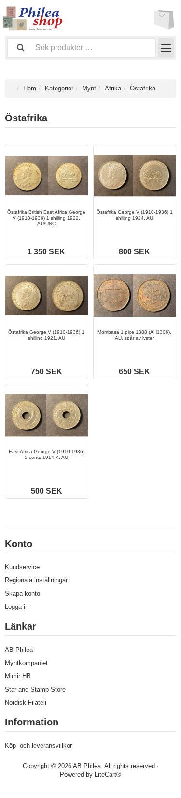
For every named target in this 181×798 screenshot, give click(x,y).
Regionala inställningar (36, 580)
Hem (29, 88)
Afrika (113, 88)
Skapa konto (22, 593)
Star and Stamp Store (35, 689)
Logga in (16, 606)
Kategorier (59, 88)
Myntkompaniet (26, 662)
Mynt (89, 88)
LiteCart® (108, 774)
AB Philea (19, 649)
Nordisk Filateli (25, 702)
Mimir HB (18, 676)
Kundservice (22, 567)
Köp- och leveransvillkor (38, 745)
